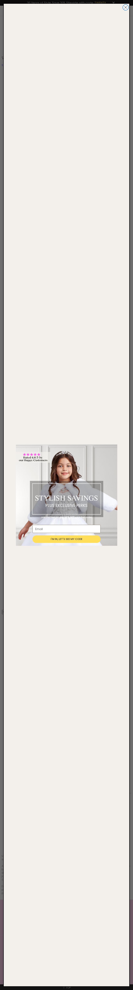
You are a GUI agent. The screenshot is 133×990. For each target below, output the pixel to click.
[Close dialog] (125, 7)
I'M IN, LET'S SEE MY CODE (66, 539)
